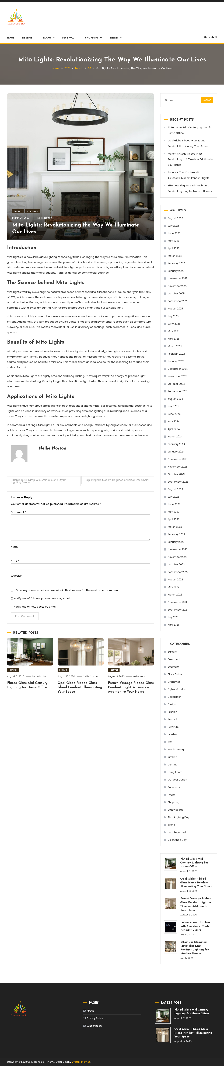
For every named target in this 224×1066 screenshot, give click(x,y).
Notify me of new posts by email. (35, 606)
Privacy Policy (95, 1018)
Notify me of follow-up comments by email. (42, 598)
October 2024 (176, 384)
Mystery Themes (81, 1062)
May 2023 (173, 512)
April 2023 (173, 519)
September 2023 (178, 481)
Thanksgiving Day (178, 817)
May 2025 (173, 331)
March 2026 (175, 256)
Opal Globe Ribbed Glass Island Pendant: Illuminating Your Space (80, 687)
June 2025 (174, 323)
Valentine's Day (177, 840)
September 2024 (178, 391)
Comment (18, 512)
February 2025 (176, 354)
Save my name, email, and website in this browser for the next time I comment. (68, 590)
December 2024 (178, 369)
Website (16, 575)
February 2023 (176, 534)
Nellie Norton (44, 218)
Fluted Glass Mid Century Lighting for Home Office (190, 130)
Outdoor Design (177, 779)
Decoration (174, 697)
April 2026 (174, 248)
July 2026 (173, 226)
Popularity (174, 787)
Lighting (172, 764)
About (90, 1010)
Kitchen (172, 757)
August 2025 (175, 308)
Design (27, 37)
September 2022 (178, 572)
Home (11, 37)
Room (47, 37)
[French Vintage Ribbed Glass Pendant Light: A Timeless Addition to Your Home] (170, 903)
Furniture (173, 727)
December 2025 (177, 278)
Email (15, 561)
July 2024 (173, 406)
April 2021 (173, 624)
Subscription (94, 1025)
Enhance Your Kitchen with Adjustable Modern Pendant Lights (188, 175)
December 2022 (177, 549)
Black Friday (175, 674)
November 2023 (177, 466)
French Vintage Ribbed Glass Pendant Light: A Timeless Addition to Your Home (131, 687)
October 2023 (176, 474)
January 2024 (176, 451)
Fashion (172, 712)
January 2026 (176, 271)
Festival (68, 37)
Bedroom (173, 666)
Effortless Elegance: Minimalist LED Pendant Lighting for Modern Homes (190, 188)
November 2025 (177, 286)
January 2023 (176, 542)
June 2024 (174, 414)
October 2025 (176, 293)
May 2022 (173, 587)
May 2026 (174, 241)
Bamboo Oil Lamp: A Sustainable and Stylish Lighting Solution (39, 481)
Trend (114, 37)
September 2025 (178, 301)
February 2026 (176, 263)
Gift (170, 742)
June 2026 (174, 233)
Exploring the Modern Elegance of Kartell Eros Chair (117, 480)
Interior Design (176, 749)
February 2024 (176, 444)
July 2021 (173, 617)
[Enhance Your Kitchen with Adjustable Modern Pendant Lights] (170, 927)
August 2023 (175, 489)
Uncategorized (177, 832)
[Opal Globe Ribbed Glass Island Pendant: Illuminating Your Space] (170, 883)
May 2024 (174, 421)
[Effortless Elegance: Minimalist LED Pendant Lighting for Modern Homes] (170, 946)
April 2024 (174, 429)
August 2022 (175, 579)
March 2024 (175, 436)
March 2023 (175, 527)
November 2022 (177, 557)
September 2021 (177, 609)
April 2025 (173, 338)
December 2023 (177, 459)
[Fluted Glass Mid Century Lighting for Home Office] (170, 863)
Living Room (175, 772)
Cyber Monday (177, 689)
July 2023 (173, 497)
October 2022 (176, 564)
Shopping (91, 37)
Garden (172, 734)
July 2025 (173, 316)
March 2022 (175, 594)
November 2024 (177, 376)
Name (15, 546)
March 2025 (175, 346)
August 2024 (175, 399)
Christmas (32, 211)
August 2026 (175, 218)
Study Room (175, 809)
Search (209, 37)
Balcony (172, 651)
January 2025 (176, 361)
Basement (174, 659)
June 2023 (174, 504)
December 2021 (177, 602)
